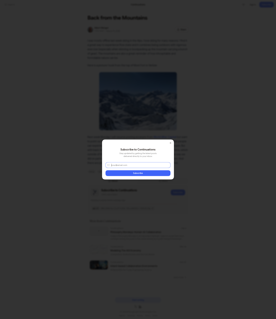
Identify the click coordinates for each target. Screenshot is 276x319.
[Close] (170, 143)
